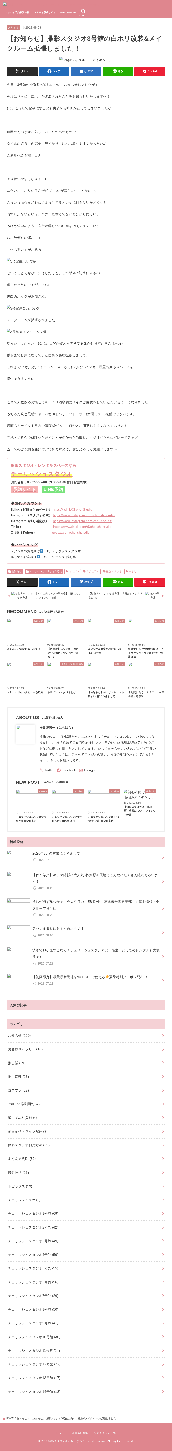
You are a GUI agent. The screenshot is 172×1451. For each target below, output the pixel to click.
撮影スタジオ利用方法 (29, 1145)
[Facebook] (66, 770)
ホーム (62, 1433)
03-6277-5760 (68, 12)
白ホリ (133, 571)
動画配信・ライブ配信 (28, 1131)
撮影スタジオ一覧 (105, 1433)
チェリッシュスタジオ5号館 (33, 1268)
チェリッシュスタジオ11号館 (34, 1350)
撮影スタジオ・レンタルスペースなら (44, 465)
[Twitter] (46, 770)
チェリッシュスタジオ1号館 (33, 1213)
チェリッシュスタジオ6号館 (33, 1282)
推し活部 (18, 1076)
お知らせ (13, 27)
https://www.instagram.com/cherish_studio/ (84, 515)
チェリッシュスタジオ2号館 (33, 1227)
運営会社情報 (80, 1433)
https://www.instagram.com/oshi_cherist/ (82, 521)
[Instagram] (88, 770)
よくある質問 (22, 1159)
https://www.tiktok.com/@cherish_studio (82, 526)
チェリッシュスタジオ (42, 474)
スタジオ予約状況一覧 (17, 12)
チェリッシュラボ (24, 1200)
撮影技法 (18, 1172)
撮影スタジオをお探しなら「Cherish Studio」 (77, 1441)
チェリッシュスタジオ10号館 (34, 1337)
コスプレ (74, 571)
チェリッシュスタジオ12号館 (34, 1364)
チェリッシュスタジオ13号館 (34, 1378)
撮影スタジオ (114, 571)
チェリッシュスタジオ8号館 (33, 1309)
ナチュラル (92, 571)
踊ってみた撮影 (22, 1118)
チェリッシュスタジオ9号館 (33, 1323)
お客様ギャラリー (25, 1049)
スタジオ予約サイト (45, 12)
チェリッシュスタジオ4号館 (33, 1254)
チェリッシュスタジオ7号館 (33, 1296)
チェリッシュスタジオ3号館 (45, 571)
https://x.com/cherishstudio (69, 532)
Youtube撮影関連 (24, 1104)
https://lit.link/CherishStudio (72, 509)
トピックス (20, 1186)
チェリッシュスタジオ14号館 (34, 1391)
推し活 (16, 1063)
